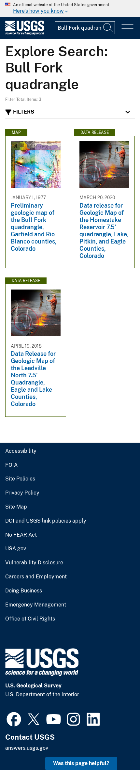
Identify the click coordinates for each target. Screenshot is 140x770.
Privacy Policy (22, 493)
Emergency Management (35, 605)
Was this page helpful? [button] (81, 763)
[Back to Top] (116, 746)
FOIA (11, 465)
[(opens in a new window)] (13, 718)
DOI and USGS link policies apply (45, 521)
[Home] (24, 33)
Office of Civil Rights (30, 619)
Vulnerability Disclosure (34, 563)
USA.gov (15, 549)
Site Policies (20, 479)
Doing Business (23, 591)
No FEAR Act (21, 535)
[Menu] (127, 29)
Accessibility (20, 451)
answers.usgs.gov (26, 748)
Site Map (16, 507)
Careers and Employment (36, 577)
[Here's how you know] (70, 8)
